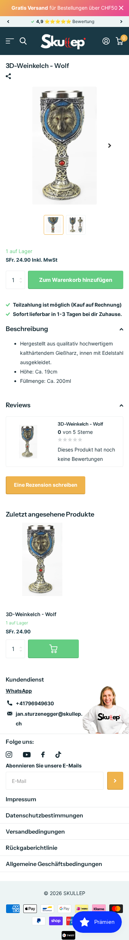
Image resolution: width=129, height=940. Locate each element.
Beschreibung (27, 329)
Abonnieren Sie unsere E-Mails (44, 765)
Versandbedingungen (35, 831)
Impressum (21, 799)
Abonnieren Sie (115, 781)
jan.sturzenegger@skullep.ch (49, 718)
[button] (8, 22)
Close (121, 8)
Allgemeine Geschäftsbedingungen (54, 863)
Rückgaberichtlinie (31, 847)
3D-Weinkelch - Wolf (31, 614)
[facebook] (43, 754)
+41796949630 (35, 703)
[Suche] (23, 41)
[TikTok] (58, 754)
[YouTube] (26, 754)
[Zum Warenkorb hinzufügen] (53, 648)
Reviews (18, 405)
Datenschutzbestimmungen (44, 815)
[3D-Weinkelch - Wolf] (42, 559)
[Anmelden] (106, 41)
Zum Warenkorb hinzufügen (75, 279)
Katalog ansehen (10, 41)
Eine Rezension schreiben (45, 485)
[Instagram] (9, 754)
